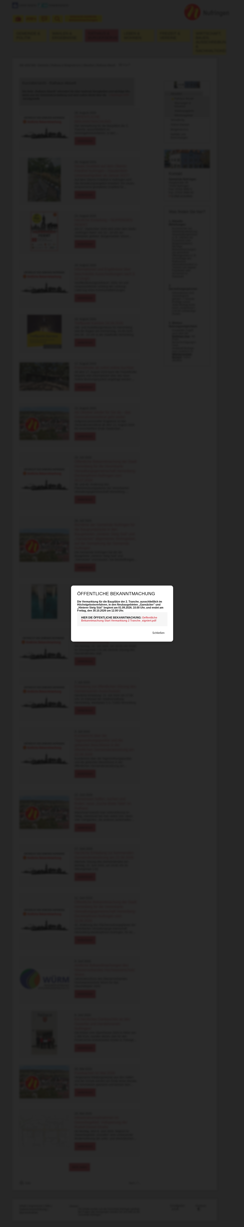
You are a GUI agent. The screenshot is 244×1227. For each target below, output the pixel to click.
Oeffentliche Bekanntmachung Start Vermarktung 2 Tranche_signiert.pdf (119, 619)
